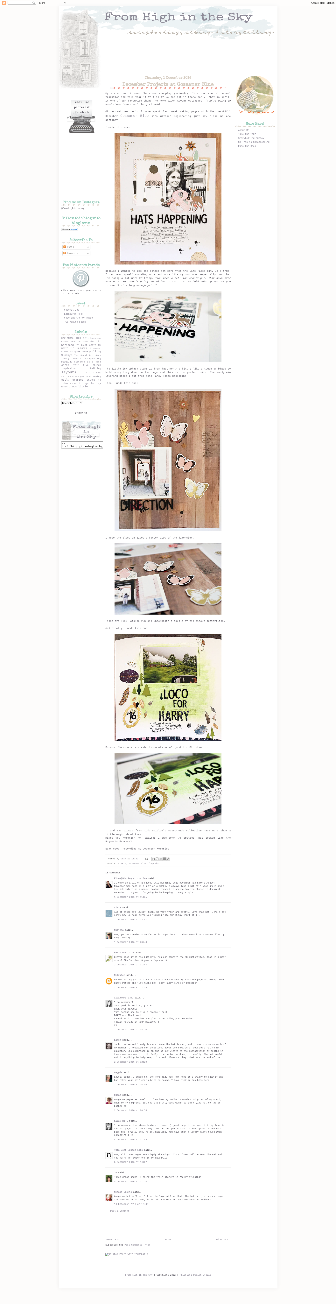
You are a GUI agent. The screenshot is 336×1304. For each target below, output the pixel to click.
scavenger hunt (81, 376)
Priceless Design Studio (195, 1275)
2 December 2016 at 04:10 (130, 1029)
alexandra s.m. (123, 998)
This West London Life (128, 1150)
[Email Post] (147, 859)
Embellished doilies (74, 342)
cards (65, 365)
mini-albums (93, 372)
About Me (243, 130)
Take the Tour (247, 134)
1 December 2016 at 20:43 (130, 942)
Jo (115, 1172)
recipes (66, 376)
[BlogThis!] (157, 859)
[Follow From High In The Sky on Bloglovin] (69, 230)
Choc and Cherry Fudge (78, 318)
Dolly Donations (92, 338)
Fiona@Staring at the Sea (130, 878)
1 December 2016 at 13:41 (130, 919)
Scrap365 (75, 351)
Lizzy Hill (121, 1121)
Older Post (223, 1239)
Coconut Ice (71, 310)
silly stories (72, 379)
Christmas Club (71, 338)
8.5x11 (122, 863)
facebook (82, 112)
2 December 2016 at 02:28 (130, 987)
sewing (97, 376)
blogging (66, 362)
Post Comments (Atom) (138, 1245)
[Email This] (153, 859)
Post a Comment (119, 1211)
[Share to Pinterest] (168, 859)
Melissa (119, 930)
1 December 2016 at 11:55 (130, 897)
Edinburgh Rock (73, 314)
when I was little (74, 386)
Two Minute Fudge (75, 322)
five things (92, 365)
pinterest (82, 107)
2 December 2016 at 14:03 (130, 1084)
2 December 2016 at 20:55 (130, 1110)
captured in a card (87, 362)
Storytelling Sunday (251, 138)
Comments (72, 253)
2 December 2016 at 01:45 (130, 964)
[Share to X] (161, 859)
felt (76, 365)
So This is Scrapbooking (254, 142)
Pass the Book (247, 146)
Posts (70, 247)
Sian (124, 859)
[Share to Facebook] (164, 859)
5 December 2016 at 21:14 (130, 1181)
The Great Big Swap (87, 355)
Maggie (118, 1072)
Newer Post (113, 1239)
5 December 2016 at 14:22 (130, 1162)
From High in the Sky (138, 1275)
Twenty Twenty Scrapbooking (81, 358)
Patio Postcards (124, 952)
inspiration (68, 368)
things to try (90, 383)
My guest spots (86, 345)
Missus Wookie (123, 1192)
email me (82, 102)
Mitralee (119, 975)
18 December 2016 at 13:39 (131, 1204)
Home (168, 1239)
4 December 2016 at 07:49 (130, 1139)
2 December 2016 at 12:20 (130, 1062)
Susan (117, 1095)
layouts (154, 863)
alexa (117, 907)
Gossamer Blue (137, 863)
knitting (95, 368)
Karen (117, 1040)
